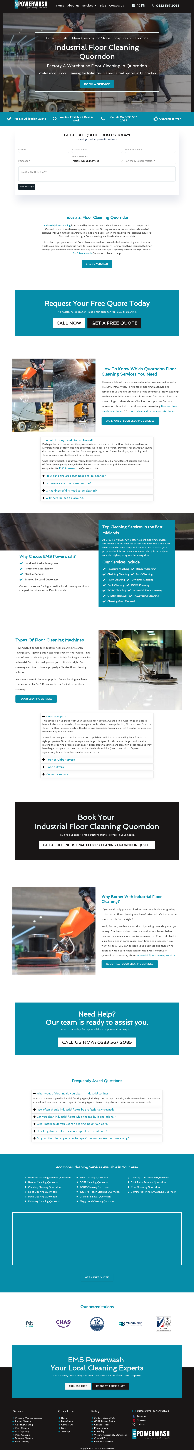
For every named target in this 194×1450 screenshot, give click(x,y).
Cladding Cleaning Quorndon (44, 1187)
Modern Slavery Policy (105, 1418)
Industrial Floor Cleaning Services (130, 964)
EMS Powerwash (97, 264)
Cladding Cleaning (24, 1424)
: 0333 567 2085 (97, 1042)
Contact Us (116, 5)
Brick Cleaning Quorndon (94, 1177)
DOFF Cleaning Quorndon (94, 1182)
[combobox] (97, 161)
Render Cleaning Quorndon (43, 1182)
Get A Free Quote (97, 1277)
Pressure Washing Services (28, 1418)
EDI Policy (99, 1431)
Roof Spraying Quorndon (145, 1187)
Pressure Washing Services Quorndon (49, 1177)
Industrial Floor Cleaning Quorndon (100, 1192)
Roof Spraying (22, 1431)
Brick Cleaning (22, 1441)
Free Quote (67, 1421)
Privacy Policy (101, 1428)
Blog (103, 5)
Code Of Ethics (102, 1438)
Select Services (80, 156)
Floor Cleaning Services (36, 699)
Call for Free (78, 1386)
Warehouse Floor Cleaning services (130, 421)
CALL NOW (69, 323)
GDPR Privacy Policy (104, 1421)
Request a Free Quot (110, 1386)
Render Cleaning (23, 1421)
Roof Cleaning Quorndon (42, 1192)
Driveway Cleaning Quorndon (44, 1201)
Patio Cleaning (22, 1435)
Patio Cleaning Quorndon (42, 1196)
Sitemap (65, 1431)
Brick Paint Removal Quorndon (148, 1182)
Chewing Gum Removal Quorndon (150, 1177)
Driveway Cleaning (24, 1438)
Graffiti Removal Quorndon (95, 1196)
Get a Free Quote (114, 323)
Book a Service (97, 84)
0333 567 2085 (167, 5)
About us (73, 5)
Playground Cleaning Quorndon (97, 1201)
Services (87, 5)
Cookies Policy (101, 1424)
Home (60, 5)
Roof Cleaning (22, 1428)
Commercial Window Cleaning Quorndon (153, 1192)
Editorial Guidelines (103, 1441)
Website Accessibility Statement (110, 1435)
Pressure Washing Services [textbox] (85, 161)
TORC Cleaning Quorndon (94, 1187)
